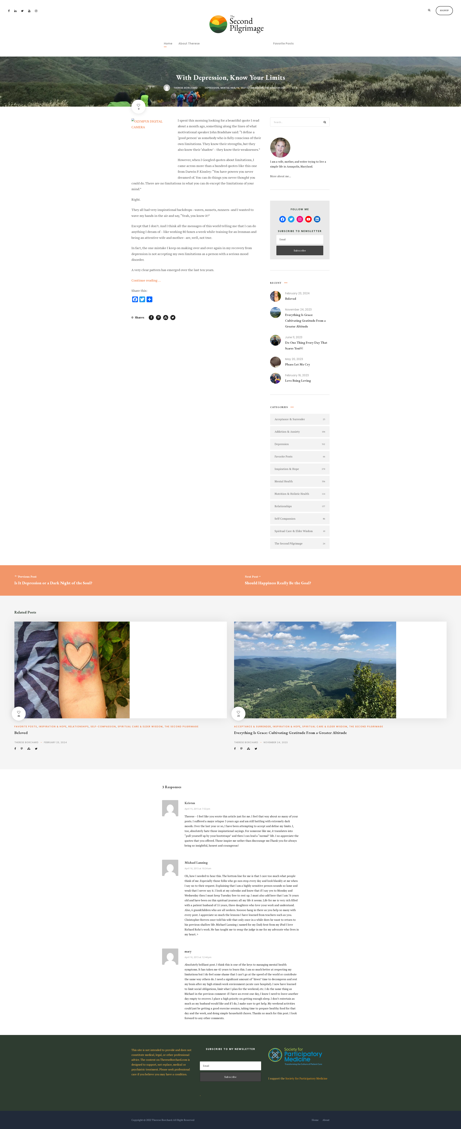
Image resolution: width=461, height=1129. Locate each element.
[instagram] (36, 11)
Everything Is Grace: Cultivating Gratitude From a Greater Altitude (305, 321)
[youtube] (29, 11)
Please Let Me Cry (297, 364)
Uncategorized (275, 87)
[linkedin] (15, 11)
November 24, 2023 (298, 309)
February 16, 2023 (297, 375)
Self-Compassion (252, 87)
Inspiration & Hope (53, 726)
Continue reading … (146, 280)
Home (168, 43)
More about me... (280, 176)
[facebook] (9, 11)
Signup (444, 10)
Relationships (78, 726)
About (326, 1120)
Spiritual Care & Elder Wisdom (140, 726)
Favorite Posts (283, 43)
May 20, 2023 (294, 359)
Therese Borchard (186, 87)
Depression (212, 87)
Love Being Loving (298, 380)
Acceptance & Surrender (252, 726)
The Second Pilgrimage (182, 726)
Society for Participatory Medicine (306, 1078)
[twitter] (22, 11)
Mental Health (230, 87)
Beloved (290, 298)
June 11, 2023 (293, 337)
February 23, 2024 (297, 293)
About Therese (189, 43)
